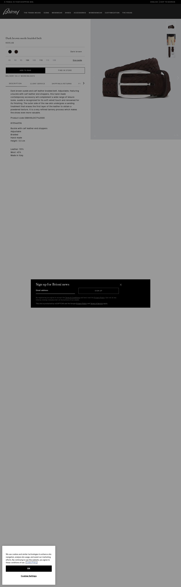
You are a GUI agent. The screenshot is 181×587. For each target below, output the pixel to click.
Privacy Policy (99, 298)
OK (28, 568)
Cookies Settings (29, 576)
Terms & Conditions (72, 298)
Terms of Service (96, 304)
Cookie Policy (31, 563)
